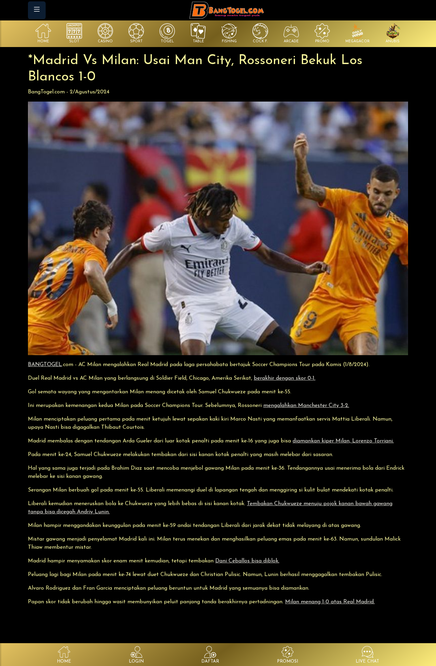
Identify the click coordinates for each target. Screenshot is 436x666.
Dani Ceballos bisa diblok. (247, 561)
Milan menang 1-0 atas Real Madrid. (330, 602)
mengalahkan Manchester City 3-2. (306, 405)
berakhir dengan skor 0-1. (284, 378)
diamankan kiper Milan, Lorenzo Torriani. (343, 441)
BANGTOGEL (45, 364)
